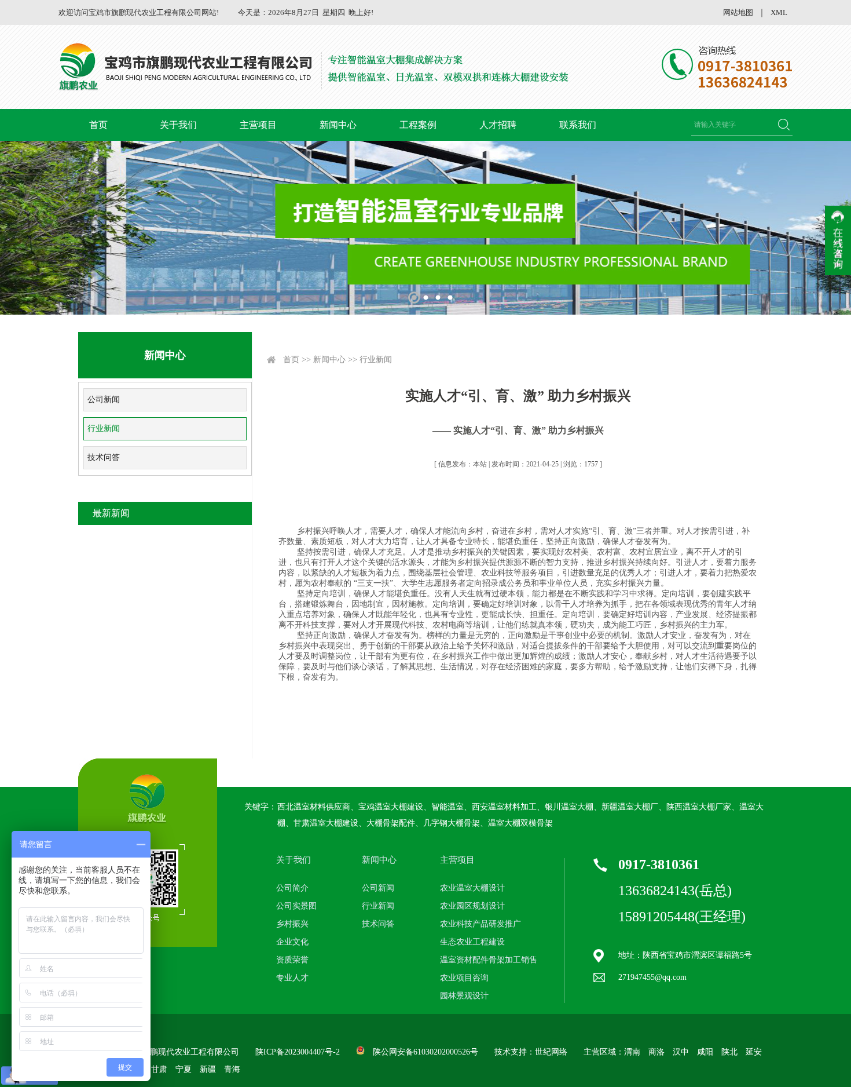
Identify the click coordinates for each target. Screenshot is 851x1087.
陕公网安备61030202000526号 (425, 1052)
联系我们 (577, 125)
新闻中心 (338, 125)
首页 (98, 125)
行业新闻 (103, 428)
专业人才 (292, 977)
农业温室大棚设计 (472, 888)
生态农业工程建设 (472, 942)
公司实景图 (296, 906)
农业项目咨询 (464, 977)
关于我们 (178, 125)
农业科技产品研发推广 (480, 924)
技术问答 (103, 457)
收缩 (838, 240)
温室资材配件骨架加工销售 (488, 959)
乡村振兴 (292, 924)
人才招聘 (497, 125)
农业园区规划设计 (472, 906)
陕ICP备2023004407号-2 (297, 1052)
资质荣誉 (292, 959)
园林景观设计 (464, 995)
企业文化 (292, 942)
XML (779, 12)
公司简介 (292, 888)
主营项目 (258, 125)
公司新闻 (103, 399)
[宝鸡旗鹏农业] (315, 67)
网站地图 (738, 12)
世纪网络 (551, 1052)
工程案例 (417, 125)
